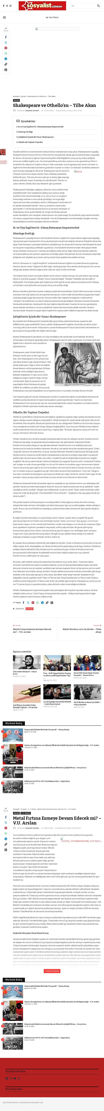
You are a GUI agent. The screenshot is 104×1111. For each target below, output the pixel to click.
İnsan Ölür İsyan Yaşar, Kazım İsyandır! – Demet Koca (86, 674)
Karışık (23, 96)
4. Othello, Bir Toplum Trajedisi (29, 142)
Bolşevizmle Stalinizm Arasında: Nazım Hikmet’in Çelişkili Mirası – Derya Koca (55, 768)
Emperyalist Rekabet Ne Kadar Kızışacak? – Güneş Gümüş (46, 730)
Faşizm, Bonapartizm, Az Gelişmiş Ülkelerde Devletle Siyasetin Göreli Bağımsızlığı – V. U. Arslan (61, 745)
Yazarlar (24, 809)
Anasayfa (16, 96)
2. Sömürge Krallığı (24, 132)
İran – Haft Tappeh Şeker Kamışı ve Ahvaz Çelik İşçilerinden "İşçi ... (57, 675)
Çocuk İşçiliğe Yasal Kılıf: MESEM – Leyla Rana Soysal (57, 703)
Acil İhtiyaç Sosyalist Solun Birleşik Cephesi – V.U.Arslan (25, 706)
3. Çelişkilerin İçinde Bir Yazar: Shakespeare (35, 137)
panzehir (29, 609)
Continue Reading (52, 971)
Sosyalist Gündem (32, 111)
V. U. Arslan (32, 809)
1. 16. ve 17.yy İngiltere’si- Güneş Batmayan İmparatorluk (40, 127)
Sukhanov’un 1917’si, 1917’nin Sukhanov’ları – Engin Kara (47, 781)
